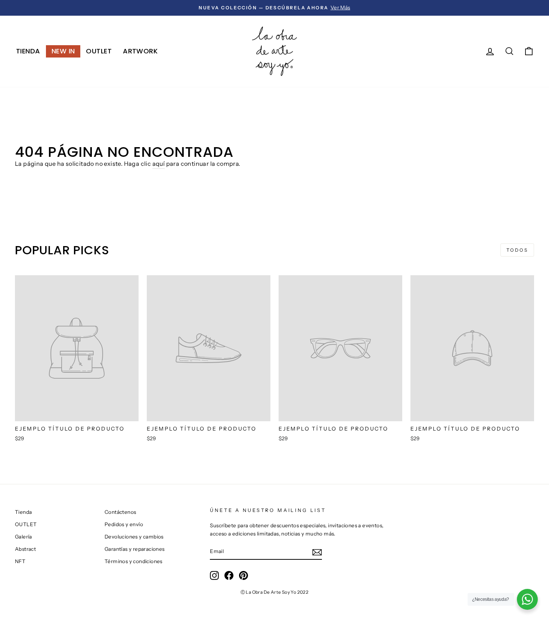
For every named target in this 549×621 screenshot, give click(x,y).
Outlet (99, 51)
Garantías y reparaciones (135, 549)
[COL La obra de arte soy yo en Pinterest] (243, 575)
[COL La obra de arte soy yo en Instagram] (214, 575)
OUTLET (26, 524)
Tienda (28, 51)
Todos (517, 250)
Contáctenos (120, 512)
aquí (158, 163)
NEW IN (63, 51)
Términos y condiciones (133, 561)
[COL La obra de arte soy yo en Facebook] (228, 575)
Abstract (25, 549)
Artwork (140, 51)
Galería (23, 537)
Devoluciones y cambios (134, 537)
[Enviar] (317, 552)
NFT (20, 561)
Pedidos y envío (124, 524)
